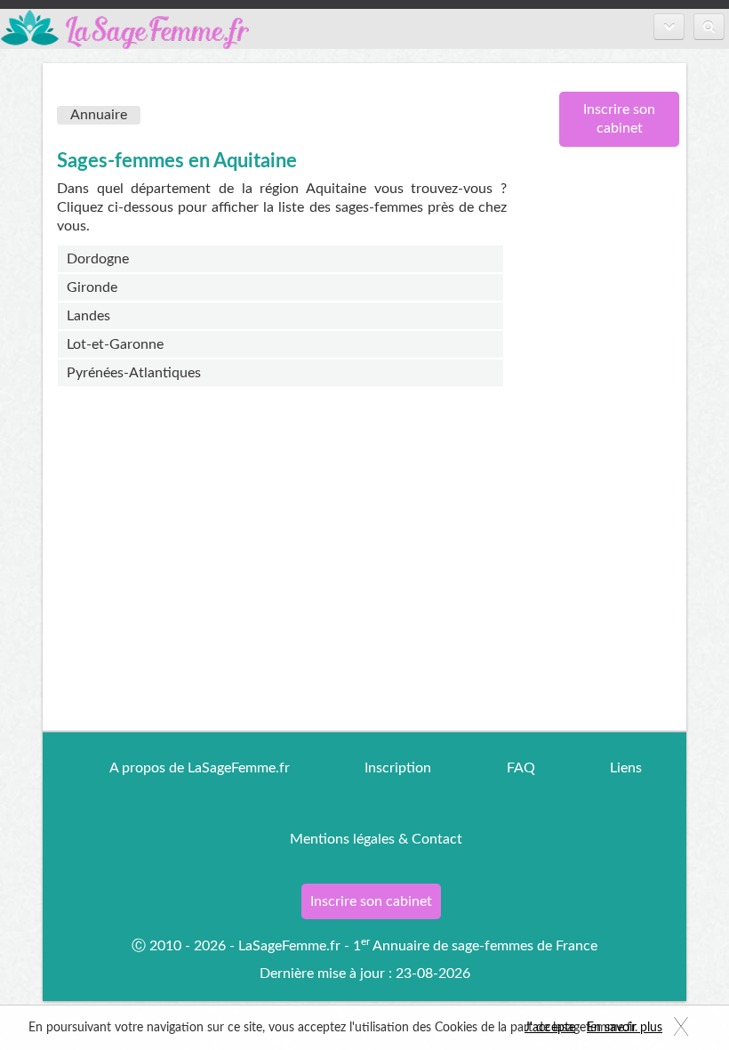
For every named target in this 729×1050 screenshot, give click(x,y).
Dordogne (98, 259)
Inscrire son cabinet (619, 118)
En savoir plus (624, 1028)
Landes (88, 316)
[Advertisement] (612, 449)
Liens (626, 768)
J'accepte (550, 1028)
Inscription (397, 768)
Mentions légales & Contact (376, 839)
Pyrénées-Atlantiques (134, 373)
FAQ (521, 768)
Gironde (92, 287)
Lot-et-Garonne (115, 344)
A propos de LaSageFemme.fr (199, 768)
